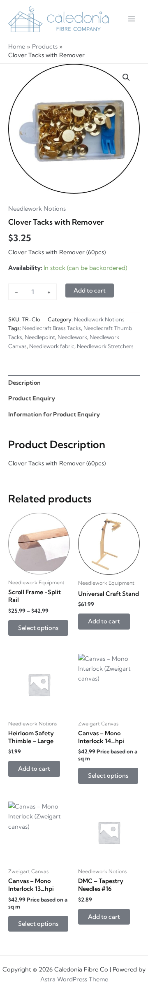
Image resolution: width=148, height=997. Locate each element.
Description (24, 382)
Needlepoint (40, 337)
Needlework (72, 337)
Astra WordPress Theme (74, 979)
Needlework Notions (37, 208)
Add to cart (90, 290)
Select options (38, 628)
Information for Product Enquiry (54, 414)
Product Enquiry (31, 398)
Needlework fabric (51, 346)
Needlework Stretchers (105, 346)
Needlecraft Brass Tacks (51, 328)
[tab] (74, 383)
